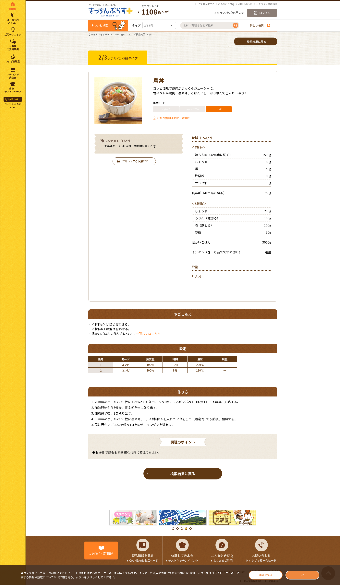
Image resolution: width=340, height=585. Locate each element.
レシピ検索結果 (137, 34)
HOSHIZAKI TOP (205, 4)
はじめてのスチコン (13, 21)
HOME (12, 8)
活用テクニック (13, 34)
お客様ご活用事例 (13, 48)
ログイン (264, 13)
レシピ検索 (101, 25)
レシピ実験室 (13, 61)
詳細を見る (266, 575)
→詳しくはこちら (148, 333)
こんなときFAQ (226, 4)
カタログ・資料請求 (266, 4)
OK (302, 575)
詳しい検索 (257, 25)
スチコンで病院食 (13, 76)
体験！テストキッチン (13, 90)
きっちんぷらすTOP (99, 34)
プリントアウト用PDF (135, 161)
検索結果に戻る (256, 41)
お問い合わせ (245, 4)
